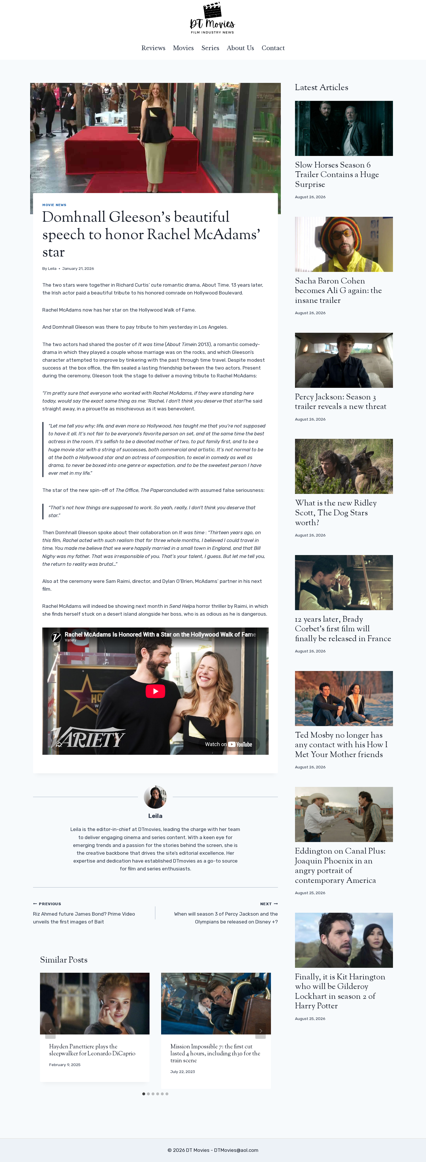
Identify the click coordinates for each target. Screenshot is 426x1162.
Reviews (153, 48)
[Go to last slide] (50, 1031)
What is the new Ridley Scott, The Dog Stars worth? (336, 513)
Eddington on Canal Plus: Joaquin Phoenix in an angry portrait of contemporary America (340, 866)
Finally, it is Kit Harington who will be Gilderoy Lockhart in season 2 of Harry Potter (340, 992)
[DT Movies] (213, 18)
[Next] (260, 1031)
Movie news (54, 205)
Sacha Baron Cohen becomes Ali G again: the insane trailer (338, 291)
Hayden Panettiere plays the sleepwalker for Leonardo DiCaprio (92, 1050)
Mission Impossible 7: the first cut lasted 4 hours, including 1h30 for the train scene (215, 1054)
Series (210, 48)
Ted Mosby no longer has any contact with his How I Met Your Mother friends (341, 745)
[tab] (143, 1093)
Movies (183, 48)
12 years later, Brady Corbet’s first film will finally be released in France (343, 629)
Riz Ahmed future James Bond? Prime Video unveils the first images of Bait (84, 913)
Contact (273, 48)
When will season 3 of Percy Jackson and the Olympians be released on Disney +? (226, 913)
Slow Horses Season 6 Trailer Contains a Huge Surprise (337, 175)
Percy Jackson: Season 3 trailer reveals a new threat (341, 402)
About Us (240, 48)
